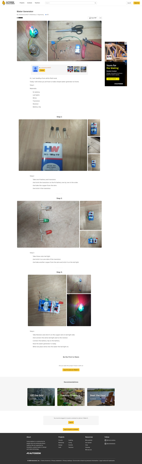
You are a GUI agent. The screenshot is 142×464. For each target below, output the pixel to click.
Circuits (60, 440)
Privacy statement (56, 460)
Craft (59, 447)
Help (86, 445)
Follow (42, 70)
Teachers (37, 3)
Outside (70, 445)
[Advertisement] (116, 64)
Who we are (88, 450)
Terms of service (45, 460)
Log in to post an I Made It (71, 370)
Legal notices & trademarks (107, 460)
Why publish (88, 440)
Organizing (41, 14)
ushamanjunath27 (23, 14)
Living (70, 442)
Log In (129, 3)
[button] (100, 17)
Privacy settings (67, 460)
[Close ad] (125, 43)
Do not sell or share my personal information (85, 460)
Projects (22, 3)
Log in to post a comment (71, 429)
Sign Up (136, 3)
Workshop (33, 14)
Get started (88, 442)
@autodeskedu (111, 444)
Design (60, 445)
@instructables (111, 440)
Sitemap (87, 447)
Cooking (70, 440)
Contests (29, 3)
